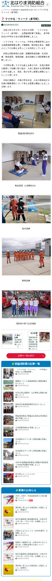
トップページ (5, 10)
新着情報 (15, 10)
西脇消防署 (46, 25)
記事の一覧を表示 (26, 356)
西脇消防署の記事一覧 (28, 10)
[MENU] (47, 5)
